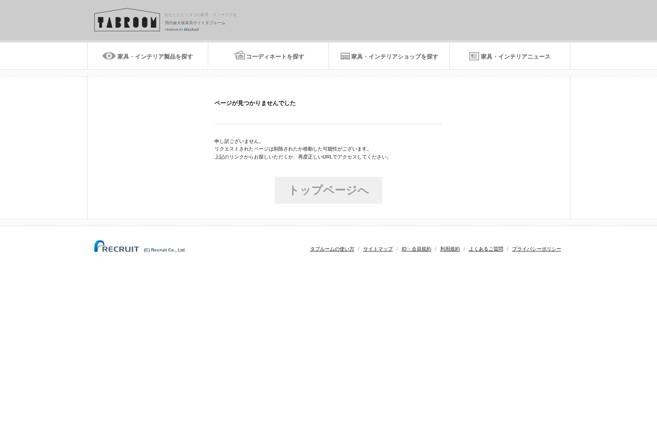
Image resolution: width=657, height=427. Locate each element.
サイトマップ (378, 248)
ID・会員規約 (416, 248)
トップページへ (328, 190)
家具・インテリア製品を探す (155, 56)
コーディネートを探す (275, 56)
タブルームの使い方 (332, 248)
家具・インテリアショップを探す (394, 56)
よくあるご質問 (486, 248)
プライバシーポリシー (536, 248)
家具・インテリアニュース (516, 56)
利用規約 (450, 248)
